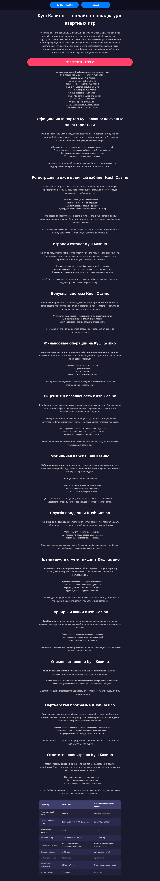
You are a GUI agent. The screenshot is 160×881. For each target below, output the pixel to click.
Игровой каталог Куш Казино (82, 78)
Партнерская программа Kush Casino (82, 105)
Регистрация (64, 5)
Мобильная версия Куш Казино (82, 90)
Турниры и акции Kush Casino (82, 99)
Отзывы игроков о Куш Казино (82, 102)
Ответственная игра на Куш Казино (82, 108)
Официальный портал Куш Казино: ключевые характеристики (82, 72)
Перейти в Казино (80, 62)
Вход (96, 5)
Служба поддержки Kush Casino (82, 93)
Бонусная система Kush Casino (82, 81)
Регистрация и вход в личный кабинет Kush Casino (82, 75)
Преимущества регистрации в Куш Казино (82, 96)
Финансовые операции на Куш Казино (82, 84)
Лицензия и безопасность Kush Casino (82, 87)
